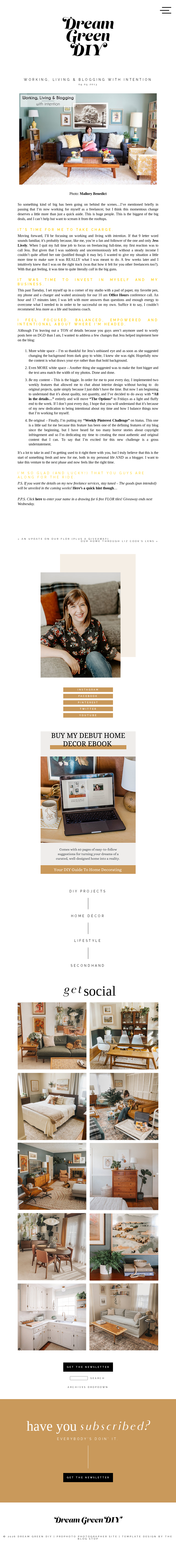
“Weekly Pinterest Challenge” (106, 420)
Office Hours (119, 295)
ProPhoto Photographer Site (87, 1536)
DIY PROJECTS (88, 891)
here (38, 499)
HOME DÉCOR (88, 916)
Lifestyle (88, 940)
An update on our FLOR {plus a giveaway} (65, 539)
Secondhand (88, 965)
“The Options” (101, 399)
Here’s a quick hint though (93, 488)
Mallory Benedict (93, 194)
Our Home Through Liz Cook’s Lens (117, 541)
